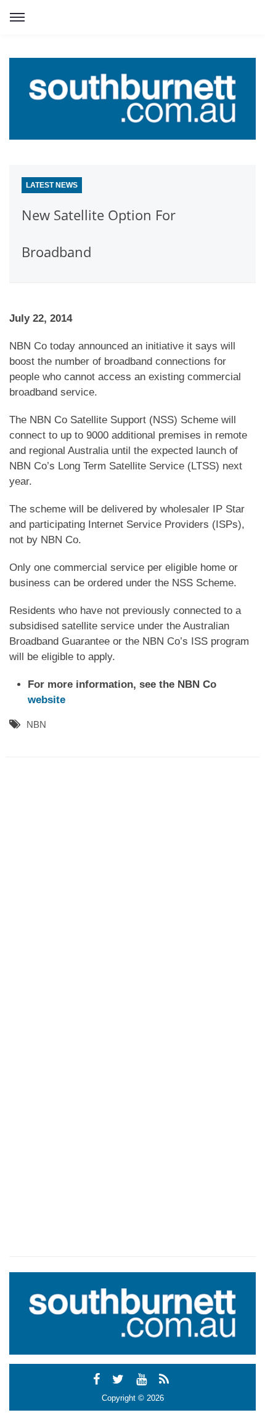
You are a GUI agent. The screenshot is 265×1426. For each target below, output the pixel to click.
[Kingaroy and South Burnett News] (132, 99)
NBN (36, 724)
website (46, 700)
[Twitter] (120, 1379)
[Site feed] (166, 1379)
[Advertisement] (120, 880)
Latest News (52, 185)
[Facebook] (98, 1379)
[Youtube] (143, 1379)
